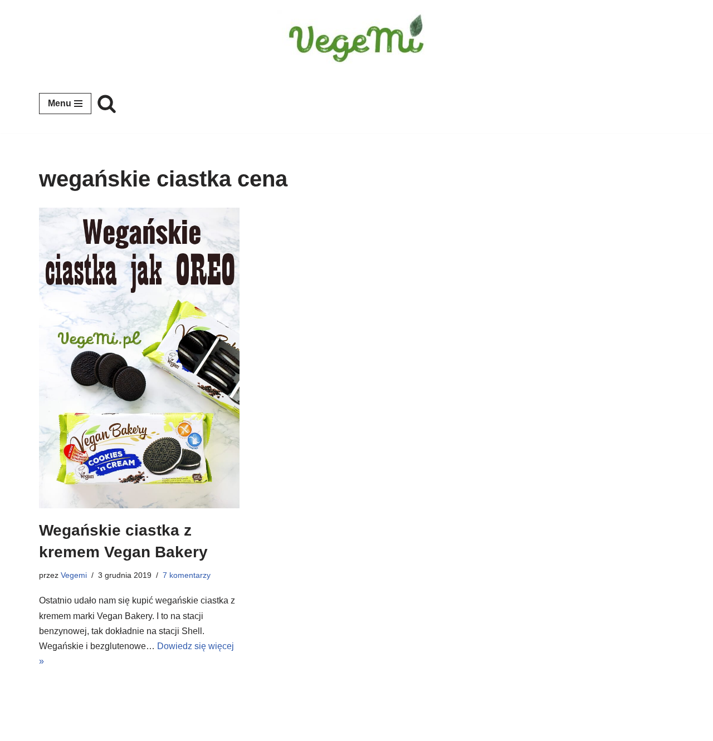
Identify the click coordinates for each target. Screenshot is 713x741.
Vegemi (74, 575)
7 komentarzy (187, 575)
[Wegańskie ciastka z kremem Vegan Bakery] (139, 358)
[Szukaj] (106, 103)
